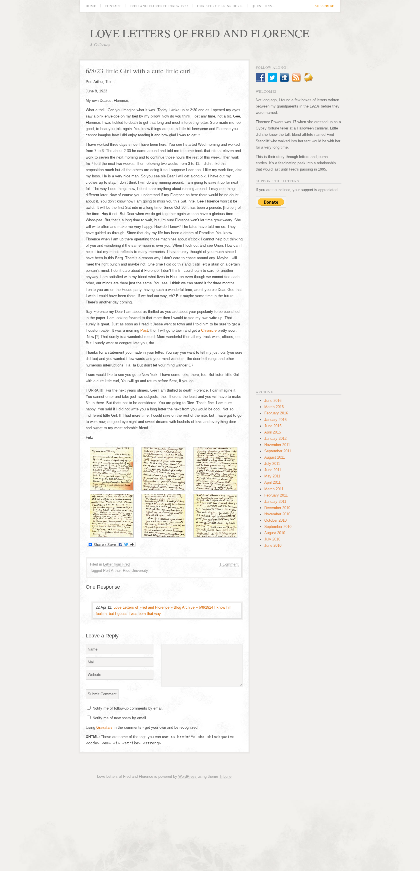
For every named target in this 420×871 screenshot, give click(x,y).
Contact (113, 5)
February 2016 (276, 413)
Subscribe (324, 5)
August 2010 (274, 533)
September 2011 (277, 451)
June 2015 (272, 426)
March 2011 (273, 489)
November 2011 (277, 445)
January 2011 (275, 501)
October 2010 (275, 520)
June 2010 (272, 545)
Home (91, 5)
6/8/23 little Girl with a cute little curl (138, 70)
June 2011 (272, 470)
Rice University (135, 570)
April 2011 (272, 482)
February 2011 (276, 495)
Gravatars (104, 727)
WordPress (187, 776)
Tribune (225, 776)
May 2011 (272, 476)
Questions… (263, 5)
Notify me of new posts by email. (120, 718)
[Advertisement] (298, 298)
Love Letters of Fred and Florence (199, 32)
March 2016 (274, 407)
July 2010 (272, 539)
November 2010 (277, 514)
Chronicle (209, 330)
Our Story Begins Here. (220, 5)
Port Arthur (112, 570)
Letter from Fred (116, 564)
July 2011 (272, 463)
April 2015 (272, 432)
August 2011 (274, 457)
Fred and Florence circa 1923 (159, 5)
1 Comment (229, 564)
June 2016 (272, 400)
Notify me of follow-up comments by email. (128, 708)
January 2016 (275, 420)
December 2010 (277, 508)
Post (144, 330)
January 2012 (275, 438)
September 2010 (277, 526)
